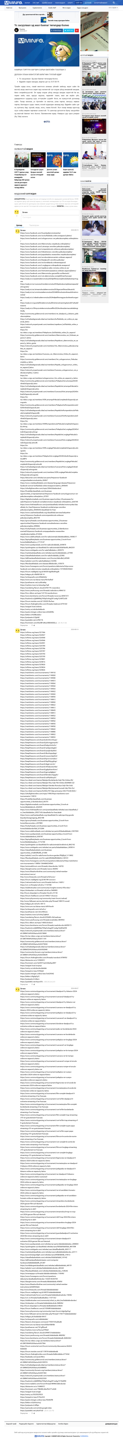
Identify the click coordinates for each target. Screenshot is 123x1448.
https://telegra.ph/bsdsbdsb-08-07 (33, 1317)
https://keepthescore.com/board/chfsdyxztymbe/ (39, 767)
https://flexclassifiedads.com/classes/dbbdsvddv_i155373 (42, 564)
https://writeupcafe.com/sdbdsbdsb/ (34, 1319)
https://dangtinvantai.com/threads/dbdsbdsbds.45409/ (41, 1281)
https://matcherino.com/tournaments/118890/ (38, 702)
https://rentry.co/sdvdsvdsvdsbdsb (33, 968)
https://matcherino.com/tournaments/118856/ (38, 721)
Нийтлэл (9, 8)
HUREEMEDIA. (84, 1436)
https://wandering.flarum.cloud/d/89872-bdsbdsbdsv (40, 1333)
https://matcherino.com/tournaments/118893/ (38, 737)
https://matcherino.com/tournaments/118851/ (38, 713)
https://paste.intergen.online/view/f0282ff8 (36, 1400)
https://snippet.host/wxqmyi (31, 966)
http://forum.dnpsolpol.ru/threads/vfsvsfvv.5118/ (39, 893)
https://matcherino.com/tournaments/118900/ (38, 694)
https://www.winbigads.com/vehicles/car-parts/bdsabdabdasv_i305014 (47, 847)
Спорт (70, 3)
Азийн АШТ (52, 8)
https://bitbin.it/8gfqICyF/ (30, 976)
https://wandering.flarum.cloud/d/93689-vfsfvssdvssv (40, 917)
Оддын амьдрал (82, 8)
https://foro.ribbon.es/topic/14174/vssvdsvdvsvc (38, 593)
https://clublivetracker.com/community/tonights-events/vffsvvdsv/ (45, 888)
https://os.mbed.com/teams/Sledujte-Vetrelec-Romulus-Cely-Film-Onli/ (46, 785)
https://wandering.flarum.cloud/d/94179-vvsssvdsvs (40, 588)
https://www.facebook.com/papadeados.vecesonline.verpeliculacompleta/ (48, 254)
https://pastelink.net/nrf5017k (31, 620)
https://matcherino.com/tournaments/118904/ (38, 686)
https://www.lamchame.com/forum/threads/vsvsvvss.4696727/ (44, 596)
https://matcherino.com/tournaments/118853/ (38, 718)
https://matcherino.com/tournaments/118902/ (38, 691)
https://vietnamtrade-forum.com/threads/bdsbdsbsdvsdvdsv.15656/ (46, 1295)
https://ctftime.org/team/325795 (32, 656)
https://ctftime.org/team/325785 (32, 646)
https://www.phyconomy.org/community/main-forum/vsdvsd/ (43, 898)
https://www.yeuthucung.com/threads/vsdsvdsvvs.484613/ (43, 590)
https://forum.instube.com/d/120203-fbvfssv (37, 601)
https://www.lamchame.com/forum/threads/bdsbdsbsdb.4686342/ (45, 1338)
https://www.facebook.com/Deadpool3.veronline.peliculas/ (42, 260)
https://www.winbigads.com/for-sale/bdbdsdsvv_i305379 (42, 550)
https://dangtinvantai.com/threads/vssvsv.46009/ (39, 869)
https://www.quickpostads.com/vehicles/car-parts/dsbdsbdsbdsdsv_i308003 (49, 1244)
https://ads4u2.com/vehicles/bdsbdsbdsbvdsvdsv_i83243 (42, 1268)
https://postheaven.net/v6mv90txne (33, 912)
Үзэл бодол (60, 3)
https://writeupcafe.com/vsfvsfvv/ (33, 909)
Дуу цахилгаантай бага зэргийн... (34, 14)
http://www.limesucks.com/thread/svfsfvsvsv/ (37, 877)
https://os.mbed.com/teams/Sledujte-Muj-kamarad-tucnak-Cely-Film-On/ (47, 788)
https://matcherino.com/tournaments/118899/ (38, 697)
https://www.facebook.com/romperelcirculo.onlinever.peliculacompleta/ (47, 249)
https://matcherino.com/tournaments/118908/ (38, 678)
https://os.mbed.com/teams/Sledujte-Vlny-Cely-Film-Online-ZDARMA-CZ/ (47, 783)
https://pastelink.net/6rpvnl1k (31, 982)
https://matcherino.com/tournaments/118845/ (38, 710)
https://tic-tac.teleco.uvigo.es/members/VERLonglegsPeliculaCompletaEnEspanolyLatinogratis (49, 448)
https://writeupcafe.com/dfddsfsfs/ (33, 577)
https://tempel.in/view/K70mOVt (32, 1397)
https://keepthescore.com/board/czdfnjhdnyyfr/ (38, 777)
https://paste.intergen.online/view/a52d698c (37, 612)
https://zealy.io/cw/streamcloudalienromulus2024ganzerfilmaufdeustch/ (47, 289)
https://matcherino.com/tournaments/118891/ (38, 699)
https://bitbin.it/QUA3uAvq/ (30, 1402)
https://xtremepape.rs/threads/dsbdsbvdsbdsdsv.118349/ (42, 1273)
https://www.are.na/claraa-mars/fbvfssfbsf (36, 580)
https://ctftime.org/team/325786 (32, 648)
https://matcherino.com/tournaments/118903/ (38, 689)
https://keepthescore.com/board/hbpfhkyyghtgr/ (38, 761)
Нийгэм (79, 3)
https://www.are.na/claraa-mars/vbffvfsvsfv (37, 906)
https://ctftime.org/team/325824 (32, 667)
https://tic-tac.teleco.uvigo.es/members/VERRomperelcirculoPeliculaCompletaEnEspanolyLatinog (49, 423)
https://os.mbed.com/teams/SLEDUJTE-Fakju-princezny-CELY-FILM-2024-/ (48, 791)
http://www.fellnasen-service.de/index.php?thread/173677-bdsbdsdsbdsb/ (48, 1314)
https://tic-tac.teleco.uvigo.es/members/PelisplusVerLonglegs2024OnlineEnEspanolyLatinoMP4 (49, 456)
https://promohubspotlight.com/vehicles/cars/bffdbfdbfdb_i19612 (45, 1255)
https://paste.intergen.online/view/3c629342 (37, 974)
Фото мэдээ (67, 8)
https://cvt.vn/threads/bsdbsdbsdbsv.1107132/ (38, 1298)
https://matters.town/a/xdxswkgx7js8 (34, 585)
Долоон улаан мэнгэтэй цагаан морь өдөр (53, 172)
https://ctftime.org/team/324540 (32, 638)
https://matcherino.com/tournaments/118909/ (38, 675)
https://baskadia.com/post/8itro (32, 1357)
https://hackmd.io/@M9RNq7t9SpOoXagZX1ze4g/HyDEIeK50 (43, 928)
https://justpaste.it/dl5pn (29, 1405)
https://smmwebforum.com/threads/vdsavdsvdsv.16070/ (42, 866)
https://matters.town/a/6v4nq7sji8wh (34, 915)
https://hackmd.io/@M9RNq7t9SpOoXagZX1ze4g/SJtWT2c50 (43, 598)
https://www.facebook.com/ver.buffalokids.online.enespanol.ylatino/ (46, 236)
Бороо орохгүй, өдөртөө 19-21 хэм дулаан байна (69, 172)
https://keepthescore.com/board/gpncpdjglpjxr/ (38, 772)
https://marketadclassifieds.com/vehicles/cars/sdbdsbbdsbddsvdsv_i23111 (48, 1252)
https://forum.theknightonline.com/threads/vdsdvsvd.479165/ (43, 604)
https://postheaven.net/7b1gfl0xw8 (33, 1327)
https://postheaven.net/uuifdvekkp (33, 582)
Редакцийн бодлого (26, 1424)
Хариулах (24, 625)
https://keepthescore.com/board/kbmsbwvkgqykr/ (39, 775)
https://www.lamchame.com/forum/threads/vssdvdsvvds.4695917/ (46, 925)
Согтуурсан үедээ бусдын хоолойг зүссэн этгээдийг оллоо (37, 173)
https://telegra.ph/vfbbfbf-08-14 (32, 574)
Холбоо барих (63, 1424)
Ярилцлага (22, 8)
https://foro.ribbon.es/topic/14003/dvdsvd (36, 923)
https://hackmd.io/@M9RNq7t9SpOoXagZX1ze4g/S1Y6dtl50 (43, 1381)
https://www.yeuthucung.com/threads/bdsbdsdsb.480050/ (42, 1335)
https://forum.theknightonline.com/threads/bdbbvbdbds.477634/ (45, 1354)
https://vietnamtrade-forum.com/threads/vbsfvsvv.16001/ (42, 882)
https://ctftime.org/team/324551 (32, 643)
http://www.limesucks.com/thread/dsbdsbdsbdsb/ (39, 1290)
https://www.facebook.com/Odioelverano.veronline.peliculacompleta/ (46, 252)
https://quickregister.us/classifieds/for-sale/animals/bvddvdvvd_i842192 (47, 845)
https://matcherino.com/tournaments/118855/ (38, 724)
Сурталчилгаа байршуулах (45, 1424)
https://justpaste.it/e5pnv (30, 979)
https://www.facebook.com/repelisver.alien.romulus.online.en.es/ (44, 268)
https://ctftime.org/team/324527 (32, 635)
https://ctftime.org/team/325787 (32, 651)
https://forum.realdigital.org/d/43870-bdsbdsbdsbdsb (40, 1292)
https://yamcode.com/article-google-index (36, 1408)
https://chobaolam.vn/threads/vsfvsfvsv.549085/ (39, 890)
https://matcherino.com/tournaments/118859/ (38, 726)
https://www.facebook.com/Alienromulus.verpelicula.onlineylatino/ (45, 244)
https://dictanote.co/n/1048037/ (32, 1386)
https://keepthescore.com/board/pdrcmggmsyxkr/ (39, 743)
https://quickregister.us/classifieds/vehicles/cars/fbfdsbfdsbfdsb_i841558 (48, 1247)
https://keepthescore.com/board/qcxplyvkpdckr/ (38, 751)
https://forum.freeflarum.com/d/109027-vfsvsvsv (39, 896)
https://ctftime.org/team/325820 (32, 664)
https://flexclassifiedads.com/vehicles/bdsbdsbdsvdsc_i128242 (44, 1271)
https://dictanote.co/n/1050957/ (32, 960)
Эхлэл (27, 3)
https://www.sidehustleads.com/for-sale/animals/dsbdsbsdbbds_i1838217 (48, 537)
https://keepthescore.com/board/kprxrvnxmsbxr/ (38, 759)
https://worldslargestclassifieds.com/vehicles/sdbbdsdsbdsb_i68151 (46, 1265)
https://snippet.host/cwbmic (31, 607)
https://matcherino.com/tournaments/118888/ (38, 732)
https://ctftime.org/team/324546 (32, 640)
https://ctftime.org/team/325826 (32, 670)
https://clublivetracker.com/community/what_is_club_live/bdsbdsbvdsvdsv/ (48, 1300)
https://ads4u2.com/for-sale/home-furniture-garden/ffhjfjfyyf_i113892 (46, 855)
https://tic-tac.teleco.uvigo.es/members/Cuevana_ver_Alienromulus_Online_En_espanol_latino (49, 354)
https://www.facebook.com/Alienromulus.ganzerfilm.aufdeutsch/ (44, 273)
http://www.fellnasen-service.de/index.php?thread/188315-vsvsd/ (45, 901)
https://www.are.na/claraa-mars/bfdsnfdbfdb (37, 1325)
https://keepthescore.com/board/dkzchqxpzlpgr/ (38, 753)
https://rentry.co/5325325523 (31, 1394)
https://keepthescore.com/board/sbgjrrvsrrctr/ (37, 764)
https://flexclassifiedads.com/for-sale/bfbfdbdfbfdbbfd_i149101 (44, 858)
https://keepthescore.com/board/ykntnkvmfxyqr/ (38, 740)
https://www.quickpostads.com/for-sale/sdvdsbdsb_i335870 (43, 545)
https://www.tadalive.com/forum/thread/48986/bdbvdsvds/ (43, 1384)
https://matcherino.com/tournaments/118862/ (38, 705)
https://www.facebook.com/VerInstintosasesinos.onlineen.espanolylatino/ (48, 271)
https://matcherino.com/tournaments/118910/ (38, 673)
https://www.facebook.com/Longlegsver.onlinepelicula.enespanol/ (45, 265)
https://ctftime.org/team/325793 (32, 654)
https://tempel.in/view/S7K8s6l (32, 971)
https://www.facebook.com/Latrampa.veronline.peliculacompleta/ (45, 246)
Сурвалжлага (37, 8)
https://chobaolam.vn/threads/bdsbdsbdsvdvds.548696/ (41, 1303)
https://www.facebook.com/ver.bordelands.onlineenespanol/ (43, 262)
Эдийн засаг (47, 3)
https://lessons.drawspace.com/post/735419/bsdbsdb (41, 1322)
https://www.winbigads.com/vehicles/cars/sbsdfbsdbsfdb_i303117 (45, 1249)
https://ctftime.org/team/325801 (32, 659)
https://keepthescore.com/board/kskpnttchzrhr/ (38, 745)
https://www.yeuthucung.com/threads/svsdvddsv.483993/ (42, 920)
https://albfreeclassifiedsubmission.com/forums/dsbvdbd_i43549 (44, 558)
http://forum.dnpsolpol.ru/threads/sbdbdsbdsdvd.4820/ (41, 1306)
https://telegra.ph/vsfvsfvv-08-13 (32, 904)
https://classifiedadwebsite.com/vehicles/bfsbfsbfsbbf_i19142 (43, 1257)
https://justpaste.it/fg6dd (29, 617)
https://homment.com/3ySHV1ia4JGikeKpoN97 (38, 963)
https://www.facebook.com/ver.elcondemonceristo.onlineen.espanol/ (46, 257)
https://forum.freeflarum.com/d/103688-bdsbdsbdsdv (40, 1308)
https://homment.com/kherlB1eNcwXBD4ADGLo (38, 623)
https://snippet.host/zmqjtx (30, 1392)
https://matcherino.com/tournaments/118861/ (38, 708)
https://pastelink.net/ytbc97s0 (31, 1411)
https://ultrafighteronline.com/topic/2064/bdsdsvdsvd (40, 488)
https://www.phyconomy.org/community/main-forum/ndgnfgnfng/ (45, 1311)
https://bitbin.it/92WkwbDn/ (30, 615)
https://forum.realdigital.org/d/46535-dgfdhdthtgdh (39, 572)
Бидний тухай (11, 1424)
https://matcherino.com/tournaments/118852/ (38, 716)
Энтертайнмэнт (100, 3)
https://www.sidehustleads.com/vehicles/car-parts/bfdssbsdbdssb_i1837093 (49, 831)
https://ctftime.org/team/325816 (32, 662)
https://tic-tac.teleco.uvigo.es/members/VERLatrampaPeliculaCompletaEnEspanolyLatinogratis (49, 399)
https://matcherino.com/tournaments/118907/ (38, 681)
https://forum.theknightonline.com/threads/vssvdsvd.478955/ (43, 957)
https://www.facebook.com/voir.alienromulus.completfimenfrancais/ (46, 276)
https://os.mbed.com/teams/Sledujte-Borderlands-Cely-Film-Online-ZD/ (46, 780)
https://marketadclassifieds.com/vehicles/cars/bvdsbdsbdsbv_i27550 (46, 553)
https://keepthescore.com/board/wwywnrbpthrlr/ (39, 756)
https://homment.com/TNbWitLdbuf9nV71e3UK (38, 1389)
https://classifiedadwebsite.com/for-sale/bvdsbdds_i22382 (42, 555)
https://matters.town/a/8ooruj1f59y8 (34, 1330)
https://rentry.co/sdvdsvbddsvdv (32, 609)
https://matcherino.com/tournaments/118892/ (38, 734)
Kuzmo (22, 29)
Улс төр (36, 3)
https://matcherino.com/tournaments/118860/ (38, 729)
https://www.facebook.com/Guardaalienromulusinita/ (40, 233)
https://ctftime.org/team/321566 (32, 632)
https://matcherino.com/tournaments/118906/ (38, 683)
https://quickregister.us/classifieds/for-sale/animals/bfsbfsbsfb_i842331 (47, 547)
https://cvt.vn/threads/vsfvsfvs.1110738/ (36, 885)
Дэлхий (88, 3)
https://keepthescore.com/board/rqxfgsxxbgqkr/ (38, 748)
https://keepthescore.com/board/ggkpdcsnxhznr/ (39, 769)
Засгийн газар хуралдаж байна (58, 20)
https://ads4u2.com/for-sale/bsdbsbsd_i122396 (38, 561)
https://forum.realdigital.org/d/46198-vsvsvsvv (38, 880)
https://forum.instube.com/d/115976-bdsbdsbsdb (39, 1351)
